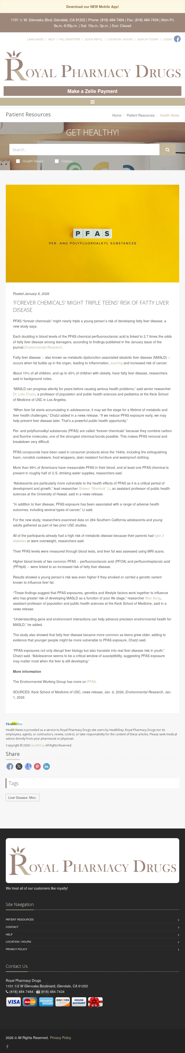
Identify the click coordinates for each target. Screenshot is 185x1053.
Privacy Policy (16, 949)
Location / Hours (120, 39)
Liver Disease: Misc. (22, 797)
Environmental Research (43, 347)
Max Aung (153, 598)
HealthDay (38, 745)
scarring (116, 362)
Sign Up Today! (148, 39)
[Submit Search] (167, 149)
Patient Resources (141, 115)
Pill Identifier (69, 39)
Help (51, 39)
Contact (12, 927)
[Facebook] (177, 38)
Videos (67, 161)
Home (116, 115)
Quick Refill (94, 39)
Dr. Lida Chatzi (24, 394)
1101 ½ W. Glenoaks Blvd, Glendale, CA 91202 (48, 19)
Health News (33, 161)
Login (167, 39)
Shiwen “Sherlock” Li (94, 488)
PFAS (91, 681)
